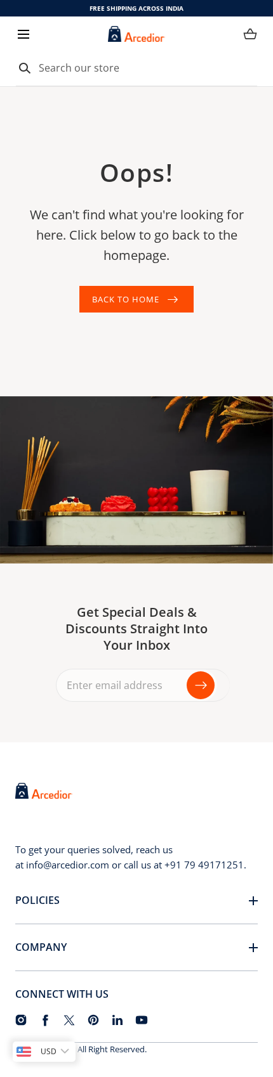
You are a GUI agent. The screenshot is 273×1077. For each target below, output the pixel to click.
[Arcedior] (136, 33)
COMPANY (41, 947)
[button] (23, 34)
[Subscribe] (201, 685)
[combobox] (136, 68)
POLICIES (37, 900)
